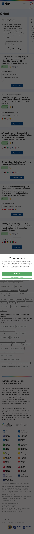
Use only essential (17, 277)
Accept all (17, 273)
